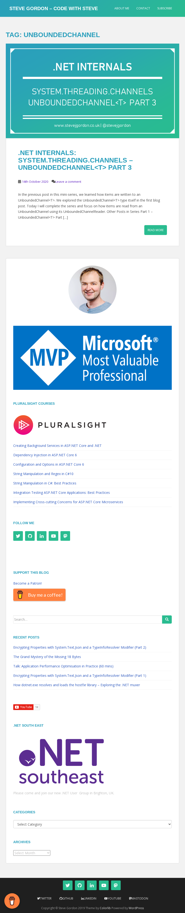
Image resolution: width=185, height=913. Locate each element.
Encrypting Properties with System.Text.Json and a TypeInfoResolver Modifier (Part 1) (79, 675)
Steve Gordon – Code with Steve (53, 8)
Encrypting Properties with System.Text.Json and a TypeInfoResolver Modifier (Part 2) (79, 647)
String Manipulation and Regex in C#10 (43, 473)
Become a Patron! (27, 583)
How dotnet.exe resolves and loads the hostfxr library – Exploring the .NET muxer (76, 685)
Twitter (46, 898)
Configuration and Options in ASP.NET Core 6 (48, 464)
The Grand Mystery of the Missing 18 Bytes (47, 656)
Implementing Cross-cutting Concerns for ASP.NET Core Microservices (68, 502)
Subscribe (164, 8)
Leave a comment (68, 181)
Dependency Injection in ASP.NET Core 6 (45, 455)
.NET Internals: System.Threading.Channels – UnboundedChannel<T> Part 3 (75, 160)
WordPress (136, 908)
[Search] (167, 619)
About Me (121, 8)
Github (67, 898)
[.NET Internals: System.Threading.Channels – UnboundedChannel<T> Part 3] (92, 91)
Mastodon (140, 898)
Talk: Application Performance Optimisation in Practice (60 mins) (63, 666)
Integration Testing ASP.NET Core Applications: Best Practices (61, 492)
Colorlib (105, 908)
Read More (156, 230)
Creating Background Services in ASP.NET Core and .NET (57, 445)
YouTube (114, 898)
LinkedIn (90, 898)
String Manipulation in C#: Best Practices (44, 483)
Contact (143, 8)
